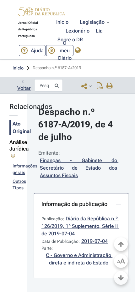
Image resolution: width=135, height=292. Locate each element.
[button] (41, 13)
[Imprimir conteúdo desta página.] (109, 86)
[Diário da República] (41, 13)
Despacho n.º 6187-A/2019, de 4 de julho (76, 124)
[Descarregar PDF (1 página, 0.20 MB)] (100, 86)
